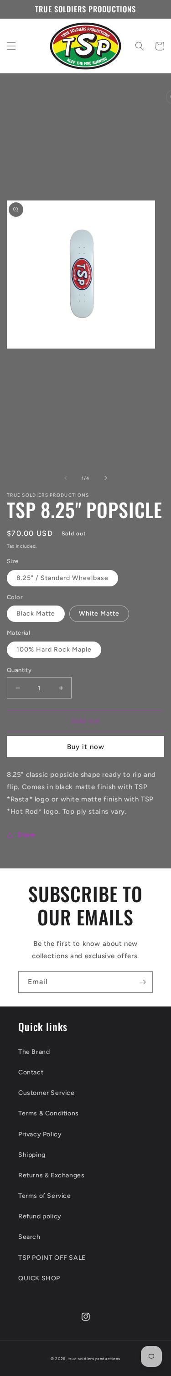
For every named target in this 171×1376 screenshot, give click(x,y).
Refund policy (40, 1216)
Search (29, 1237)
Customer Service (46, 1093)
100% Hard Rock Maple (54, 649)
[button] (11, 46)
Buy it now (85, 747)
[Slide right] (106, 478)
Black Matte (35, 613)
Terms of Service (44, 1196)
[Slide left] (66, 478)
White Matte (99, 613)
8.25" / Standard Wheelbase (62, 578)
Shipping (32, 1155)
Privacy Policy (40, 1134)
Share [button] (26, 835)
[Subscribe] (142, 982)
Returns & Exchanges (51, 1175)
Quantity (19, 670)
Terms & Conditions (48, 1113)
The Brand (34, 1052)
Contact (30, 1072)
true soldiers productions (94, 1358)
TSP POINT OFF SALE (52, 1258)
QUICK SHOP (39, 1278)
